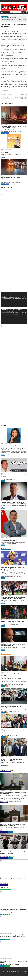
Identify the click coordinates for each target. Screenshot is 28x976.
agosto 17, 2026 (4, 877)
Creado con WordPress (6, 974)
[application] (14, 299)
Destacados (4, 90)
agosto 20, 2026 (5, 729)
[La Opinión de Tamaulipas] (14, 10)
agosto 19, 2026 (5, 756)
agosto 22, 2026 (5, 124)
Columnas (3, 455)
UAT (7, 685)
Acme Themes (24, 974)
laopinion (10, 29)
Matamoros (7, 914)
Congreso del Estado (4, 802)
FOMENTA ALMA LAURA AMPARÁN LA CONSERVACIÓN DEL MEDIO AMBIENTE (21, 96)
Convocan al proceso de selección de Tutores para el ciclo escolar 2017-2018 (7, 96)
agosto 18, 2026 (4, 822)
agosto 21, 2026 (5, 443)
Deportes (2, 578)
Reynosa (8, 90)
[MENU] (27, 12)
